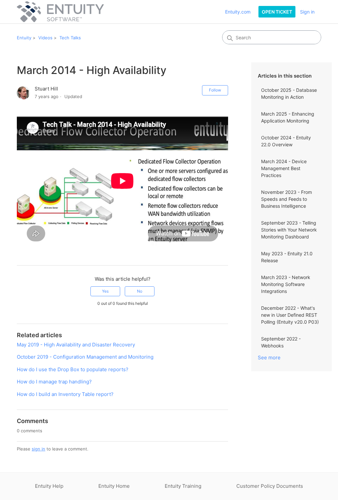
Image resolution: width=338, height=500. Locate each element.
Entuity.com (238, 12)
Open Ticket (277, 12)
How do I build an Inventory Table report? (65, 394)
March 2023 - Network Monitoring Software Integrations (285, 284)
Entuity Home (114, 486)
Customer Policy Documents (269, 486)
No (139, 291)
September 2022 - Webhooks (281, 342)
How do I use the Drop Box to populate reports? (72, 369)
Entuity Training (183, 486)
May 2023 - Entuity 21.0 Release (287, 257)
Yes (105, 291)
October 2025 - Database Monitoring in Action (289, 93)
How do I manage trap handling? (54, 381)
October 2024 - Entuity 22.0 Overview (286, 141)
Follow (215, 90)
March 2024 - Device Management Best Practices (284, 168)
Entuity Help (49, 486)
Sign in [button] (307, 12)
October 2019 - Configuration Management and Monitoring (85, 357)
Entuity (24, 37)
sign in (38, 448)
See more (269, 357)
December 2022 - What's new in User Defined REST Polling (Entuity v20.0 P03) (290, 315)
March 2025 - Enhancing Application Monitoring (287, 117)
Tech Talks (70, 37)
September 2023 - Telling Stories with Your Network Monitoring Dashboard (289, 229)
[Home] (60, 11)
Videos (45, 37)
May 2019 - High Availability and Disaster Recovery (76, 344)
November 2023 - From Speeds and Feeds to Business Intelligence (286, 199)
